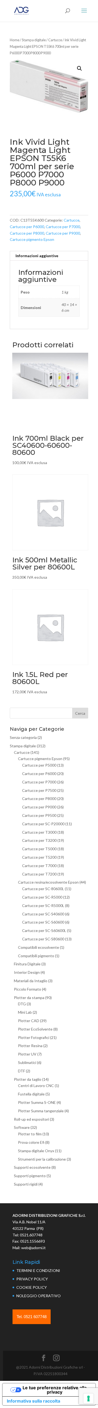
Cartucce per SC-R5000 (42, 897)
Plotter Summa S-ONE (37, 1102)
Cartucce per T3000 (39, 832)
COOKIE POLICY (31, 1287)
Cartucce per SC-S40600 (43, 914)
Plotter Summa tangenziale (41, 1110)
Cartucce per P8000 (27, 233)
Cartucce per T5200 (39, 857)
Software (22, 1127)
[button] (79, 68)
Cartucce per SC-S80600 (43, 939)
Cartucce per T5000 (39, 848)
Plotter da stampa (29, 997)
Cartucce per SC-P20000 (43, 823)
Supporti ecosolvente (32, 1167)
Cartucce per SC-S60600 (43, 922)
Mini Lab (25, 1012)
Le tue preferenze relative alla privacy (55, 1390)
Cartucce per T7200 (39, 874)
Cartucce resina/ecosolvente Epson (48, 882)
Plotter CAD (28, 1020)
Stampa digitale (34, 40)
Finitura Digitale (27, 964)
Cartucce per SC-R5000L (43, 905)
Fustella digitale (31, 1094)
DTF (21, 1071)
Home (14, 40)
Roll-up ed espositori (31, 1119)
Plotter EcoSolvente (35, 1029)
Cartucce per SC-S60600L (44, 930)
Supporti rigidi (26, 1184)
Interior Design (27, 972)
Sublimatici (27, 1062)
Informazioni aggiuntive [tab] (37, 255)
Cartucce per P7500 (39, 790)
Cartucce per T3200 (39, 840)
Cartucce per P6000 (27, 226)
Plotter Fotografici (33, 1037)
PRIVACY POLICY (32, 1279)
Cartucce (55, 40)
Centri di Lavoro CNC (36, 1085)
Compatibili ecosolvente (38, 947)
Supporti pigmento (30, 1175)
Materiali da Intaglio (30, 980)
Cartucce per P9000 (63, 233)
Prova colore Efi (31, 1142)
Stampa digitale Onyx (36, 1150)
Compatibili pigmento (36, 955)
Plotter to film (30, 1134)
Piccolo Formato (27, 989)
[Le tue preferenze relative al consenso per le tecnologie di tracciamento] (88, 1398)
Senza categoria (23, 737)
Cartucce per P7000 (63, 226)
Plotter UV (27, 1054)
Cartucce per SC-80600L (43, 888)
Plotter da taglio (27, 1079)
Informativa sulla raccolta (33, 1401)
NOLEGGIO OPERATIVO (38, 1295)
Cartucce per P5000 (39, 765)
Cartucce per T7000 (39, 865)
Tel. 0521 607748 (32, 1316)
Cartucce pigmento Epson (32, 239)
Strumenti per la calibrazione (42, 1159)
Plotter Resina (30, 1045)
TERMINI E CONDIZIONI (38, 1270)
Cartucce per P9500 (39, 815)
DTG (22, 1003)
